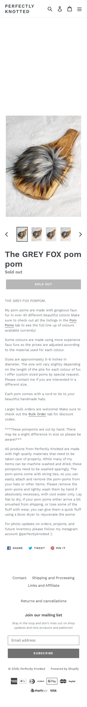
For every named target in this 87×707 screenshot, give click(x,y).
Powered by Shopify (65, 668)
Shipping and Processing (53, 578)
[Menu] (79, 9)
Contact (19, 578)
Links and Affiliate (43, 585)
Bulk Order (37, 414)
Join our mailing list (43, 615)
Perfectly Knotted (19, 8)
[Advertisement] (43, 64)
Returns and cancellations (43, 601)
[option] (22, 234)
